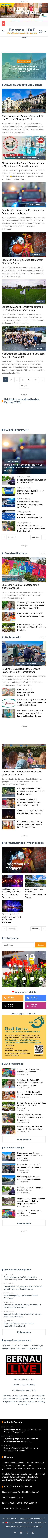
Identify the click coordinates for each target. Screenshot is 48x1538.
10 (29, 379)
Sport (21, 736)
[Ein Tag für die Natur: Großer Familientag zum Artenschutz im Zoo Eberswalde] (8, 792)
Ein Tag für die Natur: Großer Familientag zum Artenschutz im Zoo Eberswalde (31, 791)
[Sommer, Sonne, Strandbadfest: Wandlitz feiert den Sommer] (8, 814)
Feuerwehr (42, 430)
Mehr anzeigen (24, 1139)
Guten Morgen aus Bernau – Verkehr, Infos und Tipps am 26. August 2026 (30, 1155)
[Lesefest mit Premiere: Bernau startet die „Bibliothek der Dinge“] (8, 1129)
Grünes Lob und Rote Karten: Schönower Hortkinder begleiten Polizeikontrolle (31, 528)
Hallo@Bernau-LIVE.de (26, 1390)
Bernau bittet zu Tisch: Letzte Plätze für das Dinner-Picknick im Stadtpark (31, 627)
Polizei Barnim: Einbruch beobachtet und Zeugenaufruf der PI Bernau (30, 504)
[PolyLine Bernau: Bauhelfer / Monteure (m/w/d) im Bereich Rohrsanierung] (8, 1168)
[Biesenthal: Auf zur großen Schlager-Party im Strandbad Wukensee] (12, 906)
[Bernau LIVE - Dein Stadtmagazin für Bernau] (22, 31)
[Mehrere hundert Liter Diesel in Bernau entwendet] (8, 491)
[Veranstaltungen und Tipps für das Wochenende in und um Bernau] (35, 881)
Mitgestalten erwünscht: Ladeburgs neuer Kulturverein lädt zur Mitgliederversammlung (31, 1201)
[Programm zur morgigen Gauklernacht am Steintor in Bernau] (24, 860)
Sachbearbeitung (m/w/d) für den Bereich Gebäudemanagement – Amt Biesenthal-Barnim (31, 702)
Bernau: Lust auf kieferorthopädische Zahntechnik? (25, 692)
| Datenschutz (40, 1522)
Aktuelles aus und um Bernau (23, 84)
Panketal (9, 753)
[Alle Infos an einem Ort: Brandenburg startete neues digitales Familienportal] (8, 803)
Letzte (24, 385)
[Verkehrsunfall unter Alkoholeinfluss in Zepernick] (8, 515)
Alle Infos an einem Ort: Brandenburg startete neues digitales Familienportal (29, 802)
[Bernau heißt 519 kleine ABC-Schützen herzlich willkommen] (8, 616)
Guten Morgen (24, 61)
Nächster (36, 537)
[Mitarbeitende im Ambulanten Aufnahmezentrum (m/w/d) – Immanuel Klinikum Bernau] (8, 713)
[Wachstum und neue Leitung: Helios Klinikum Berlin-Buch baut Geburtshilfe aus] (8, 824)
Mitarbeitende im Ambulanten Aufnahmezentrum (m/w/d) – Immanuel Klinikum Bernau (30, 713)
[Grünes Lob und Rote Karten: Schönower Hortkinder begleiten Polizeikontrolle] (8, 526)
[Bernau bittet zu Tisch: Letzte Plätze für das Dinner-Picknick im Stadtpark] (8, 627)
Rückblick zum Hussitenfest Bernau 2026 (22, 401)
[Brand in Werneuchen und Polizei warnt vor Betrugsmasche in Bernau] (24, 454)
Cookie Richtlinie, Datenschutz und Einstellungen (24, 1526)
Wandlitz (23, 744)
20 (36, 379)
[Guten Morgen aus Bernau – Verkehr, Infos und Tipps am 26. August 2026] (8, 1156)
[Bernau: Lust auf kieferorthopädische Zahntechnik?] (8, 692)
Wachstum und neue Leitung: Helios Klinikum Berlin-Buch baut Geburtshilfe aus (30, 824)
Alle (35, 430)
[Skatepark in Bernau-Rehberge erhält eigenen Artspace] (8, 1072)
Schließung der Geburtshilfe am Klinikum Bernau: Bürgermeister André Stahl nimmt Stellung (31, 605)
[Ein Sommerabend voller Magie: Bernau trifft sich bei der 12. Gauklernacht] (12, 881)
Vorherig (11, 537)
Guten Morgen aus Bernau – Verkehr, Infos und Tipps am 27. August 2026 (24, 68)
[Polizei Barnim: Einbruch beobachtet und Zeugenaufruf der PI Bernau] (8, 502)
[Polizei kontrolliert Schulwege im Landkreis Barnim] (8, 480)
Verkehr (9, 744)
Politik (34, 736)
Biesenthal (25, 753)
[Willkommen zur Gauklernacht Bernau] (24, 44)
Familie (9, 736)
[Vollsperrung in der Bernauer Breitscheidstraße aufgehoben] (8, 1180)
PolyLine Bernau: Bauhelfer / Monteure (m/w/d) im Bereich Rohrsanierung (29, 1167)
